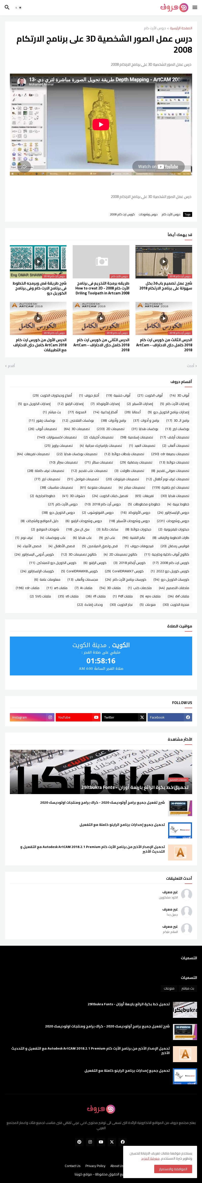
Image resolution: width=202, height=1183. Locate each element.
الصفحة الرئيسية (181, 28)
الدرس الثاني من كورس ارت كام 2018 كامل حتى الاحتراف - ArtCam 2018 (101, 344)
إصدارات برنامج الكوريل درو (168, 412)
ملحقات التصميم (174, 588)
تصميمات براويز (59, 445)
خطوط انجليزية (42, 496)
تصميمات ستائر (99, 462)
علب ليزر (107, 537)
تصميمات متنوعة (96, 487)
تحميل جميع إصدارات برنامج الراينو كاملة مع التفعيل (122, 824)
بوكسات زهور (42, 420)
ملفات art (57, 588)
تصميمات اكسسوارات (57, 437)
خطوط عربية (178, 504)
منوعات (148, 604)
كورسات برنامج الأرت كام (125, 579)
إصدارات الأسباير (140, 403)
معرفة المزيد (150, 1158)
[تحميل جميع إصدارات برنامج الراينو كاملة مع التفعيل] (180, 830)
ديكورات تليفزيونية (173, 529)
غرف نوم (24, 537)
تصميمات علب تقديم (89, 470)
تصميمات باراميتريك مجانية (101, 445)
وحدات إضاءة (90, 604)
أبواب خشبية (118, 395)
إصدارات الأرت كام (174, 403)
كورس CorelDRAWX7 (124, 571)
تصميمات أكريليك (98, 437)
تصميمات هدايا (175, 496)
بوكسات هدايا (145, 429)
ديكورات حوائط (138, 529)
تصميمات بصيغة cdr (170, 454)
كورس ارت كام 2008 (122, 214)
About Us (117, 1166)
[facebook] (122, 1142)
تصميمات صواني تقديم (170, 470)
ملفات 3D (110, 588)
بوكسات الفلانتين (78, 420)
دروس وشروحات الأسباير (129, 521)
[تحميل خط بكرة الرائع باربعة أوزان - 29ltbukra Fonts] (185, 1010)
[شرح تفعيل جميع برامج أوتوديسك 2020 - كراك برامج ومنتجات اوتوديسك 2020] (180, 808)
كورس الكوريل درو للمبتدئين (52, 563)
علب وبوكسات (53, 537)
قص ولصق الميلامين (100, 546)
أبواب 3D (179, 395)
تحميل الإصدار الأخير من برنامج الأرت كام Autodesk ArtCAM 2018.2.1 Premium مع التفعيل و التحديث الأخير (92, 849)
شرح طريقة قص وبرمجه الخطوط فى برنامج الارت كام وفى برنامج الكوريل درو (40, 288)
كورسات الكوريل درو (171, 579)
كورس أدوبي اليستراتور (34, 554)
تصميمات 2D (110, 429)
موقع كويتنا (83, 1174)
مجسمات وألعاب (82, 579)
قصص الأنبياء (29, 546)
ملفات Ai (83, 588)
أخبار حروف (89, 395)
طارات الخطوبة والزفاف (170, 537)
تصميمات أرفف (174, 437)
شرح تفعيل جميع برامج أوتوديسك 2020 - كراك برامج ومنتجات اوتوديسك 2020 (102, 802)
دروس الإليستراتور (173, 512)
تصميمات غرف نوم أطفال (167, 479)
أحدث (190, 366)
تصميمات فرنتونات (122, 479)
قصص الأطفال (62, 546)
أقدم (11, 366)
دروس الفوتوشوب (98, 512)
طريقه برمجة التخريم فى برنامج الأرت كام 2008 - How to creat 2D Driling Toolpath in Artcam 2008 (102, 288)
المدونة (77, 412)
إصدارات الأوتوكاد (105, 403)
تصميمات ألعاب (175, 445)
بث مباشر (52, 412)
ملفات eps (150, 596)
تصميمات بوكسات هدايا (77, 454)
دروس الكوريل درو (58, 512)
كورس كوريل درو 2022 (170, 571)
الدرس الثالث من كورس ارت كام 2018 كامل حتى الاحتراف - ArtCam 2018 (164, 344)
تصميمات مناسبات (56, 487)
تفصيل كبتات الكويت (110, 496)
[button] (195, 7)
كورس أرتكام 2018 (130, 563)
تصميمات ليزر (47, 479)
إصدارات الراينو (71, 403)
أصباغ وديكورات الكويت (52, 395)
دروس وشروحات (148, 214)
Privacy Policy (95, 1166)
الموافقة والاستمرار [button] (173, 1169)
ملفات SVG (40, 596)
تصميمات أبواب (42, 429)
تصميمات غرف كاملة (45, 470)
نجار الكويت (121, 604)
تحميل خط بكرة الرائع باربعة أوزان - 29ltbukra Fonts (129, 1004)
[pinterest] (79, 1142)
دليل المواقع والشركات (39, 521)
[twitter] (112, 1142)
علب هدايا (82, 537)
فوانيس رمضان (175, 546)
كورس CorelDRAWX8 (79, 571)
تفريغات (144, 496)
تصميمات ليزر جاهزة (170, 487)
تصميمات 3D (77, 429)
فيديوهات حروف (139, 546)
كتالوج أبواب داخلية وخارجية (166, 554)
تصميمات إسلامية (136, 437)
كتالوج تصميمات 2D (120, 554)
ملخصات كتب (140, 588)
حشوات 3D (73, 496)
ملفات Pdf (123, 596)
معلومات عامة (47, 579)
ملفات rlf (96, 596)
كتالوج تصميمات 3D (79, 554)
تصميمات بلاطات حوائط (124, 454)
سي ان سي (77, 529)
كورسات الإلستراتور (37, 571)
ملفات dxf (178, 596)
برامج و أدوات (146, 420)
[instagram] (90, 1142)
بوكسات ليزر (177, 429)
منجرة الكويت (176, 604)
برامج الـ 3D (177, 420)
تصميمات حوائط (174, 462)
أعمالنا (133, 412)
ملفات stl (68, 596)
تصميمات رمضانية (136, 462)
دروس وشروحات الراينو (84, 521)
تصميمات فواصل (83, 479)
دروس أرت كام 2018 (103, 504)
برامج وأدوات (113, 420)
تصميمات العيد (142, 445)
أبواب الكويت (150, 395)
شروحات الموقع (45, 529)
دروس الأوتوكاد (135, 512)
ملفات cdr (27, 588)
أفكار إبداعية (105, 412)
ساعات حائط (107, 529)
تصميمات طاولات (129, 470)
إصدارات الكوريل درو (34, 403)
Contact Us (73, 1166)
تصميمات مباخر (132, 487)
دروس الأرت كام (155, 28)
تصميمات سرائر (64, 462)
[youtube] (101, 1142)
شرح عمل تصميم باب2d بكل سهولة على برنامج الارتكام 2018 (165, 286)
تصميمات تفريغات (33, 454)
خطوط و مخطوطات (144, 504)
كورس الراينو (95, 563)
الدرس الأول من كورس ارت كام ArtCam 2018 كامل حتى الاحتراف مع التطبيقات (40, 344)
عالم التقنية (133, 537)
